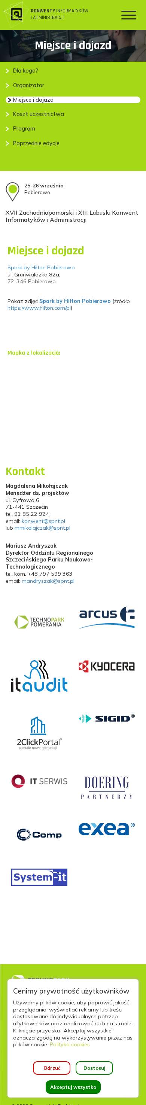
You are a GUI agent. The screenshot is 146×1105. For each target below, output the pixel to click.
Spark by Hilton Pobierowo (41, 267)
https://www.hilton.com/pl (39, 307)
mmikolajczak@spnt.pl (42, 527)
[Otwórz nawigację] (128, 15)
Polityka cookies (70, 1044)
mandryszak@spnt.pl (48, 581)
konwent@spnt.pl (43, 521)
